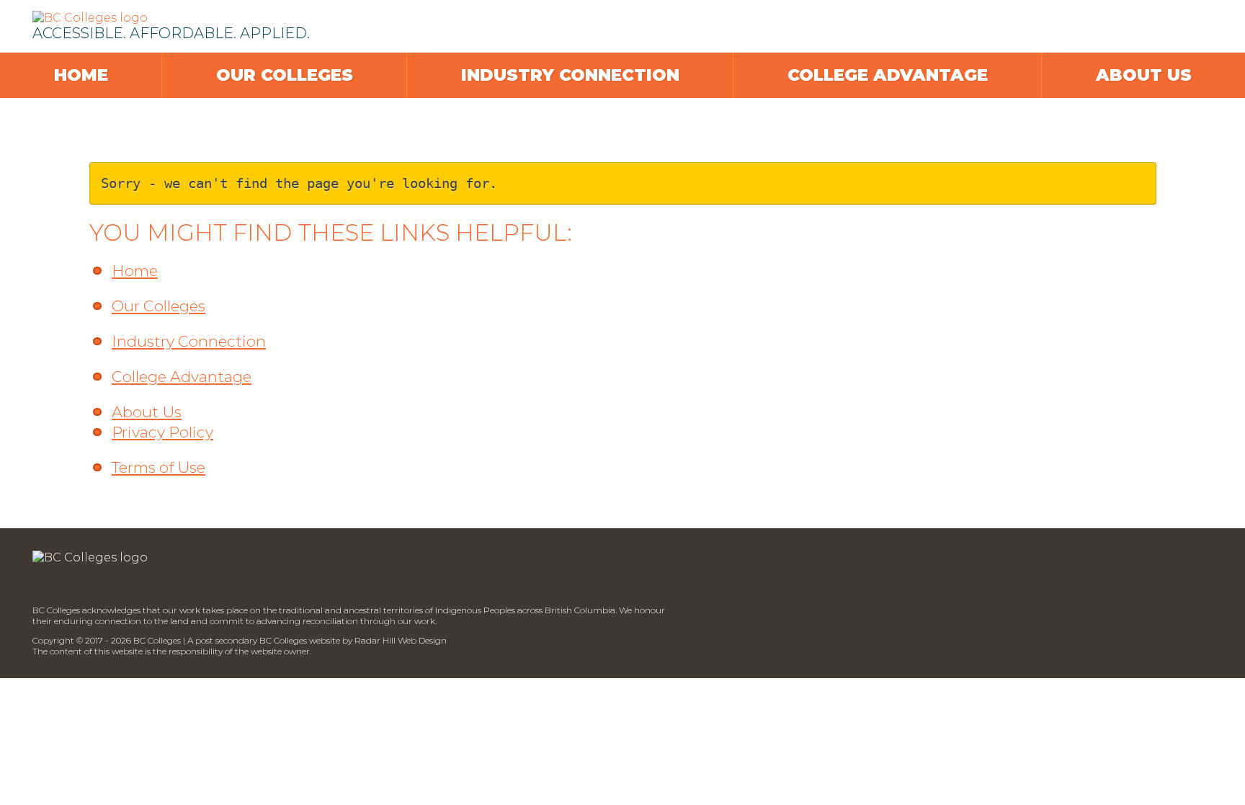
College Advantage (887, 75)
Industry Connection (570, 75)
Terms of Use (158, 467)
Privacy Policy (162, 432)
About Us (1144, 75)
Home (81, 75)
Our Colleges (284, 75)
